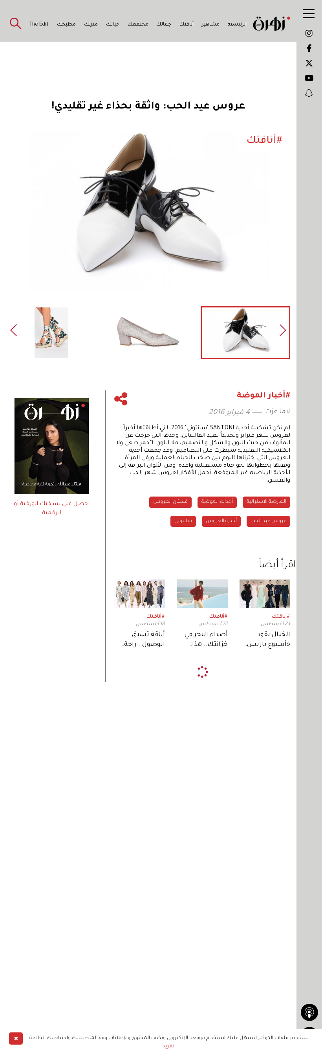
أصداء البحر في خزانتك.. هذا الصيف (206, 640)
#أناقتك (281, 617)
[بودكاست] (309, 1012)
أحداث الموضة (217, 502)
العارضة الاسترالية (266, 502)
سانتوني (183, 521)
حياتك (112, 25)
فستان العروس (170, 502)
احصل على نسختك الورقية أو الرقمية (52, 508)
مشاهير (211, 25)
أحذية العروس (221, 521)
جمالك (163, 25)
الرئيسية (237, 25)
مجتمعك (138, 25)
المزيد (169, 1046)
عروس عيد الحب (268, 521)
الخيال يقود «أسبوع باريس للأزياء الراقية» (268, 640)
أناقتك (186, 25)
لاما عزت (277, 412)
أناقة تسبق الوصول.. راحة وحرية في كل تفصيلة (144, 640)
